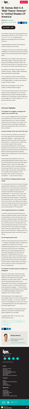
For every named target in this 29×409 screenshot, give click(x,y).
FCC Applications (7, 373)
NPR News (5, 321)
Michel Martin (10, 20)
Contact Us (5, 384)
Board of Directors (7, 371)
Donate (24, 2)
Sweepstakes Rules (7, 392)
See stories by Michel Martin (18, 343)
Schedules (5, 390)
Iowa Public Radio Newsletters (10, 381)
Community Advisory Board (9, 372)
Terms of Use (6, 394)
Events (4, 380)
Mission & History (7, 368)
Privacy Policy (6, 393)
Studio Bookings (6, 385)
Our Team (5, 369)
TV (12, 321)
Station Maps (6, 391)
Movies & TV (20, 321)
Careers (4, 382)
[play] (2, 407)
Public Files (5, 374)
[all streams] (27, 407)
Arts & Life (5, 324)
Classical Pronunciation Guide (10, 395)
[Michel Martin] (6, 337)
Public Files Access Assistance (10, 375)
